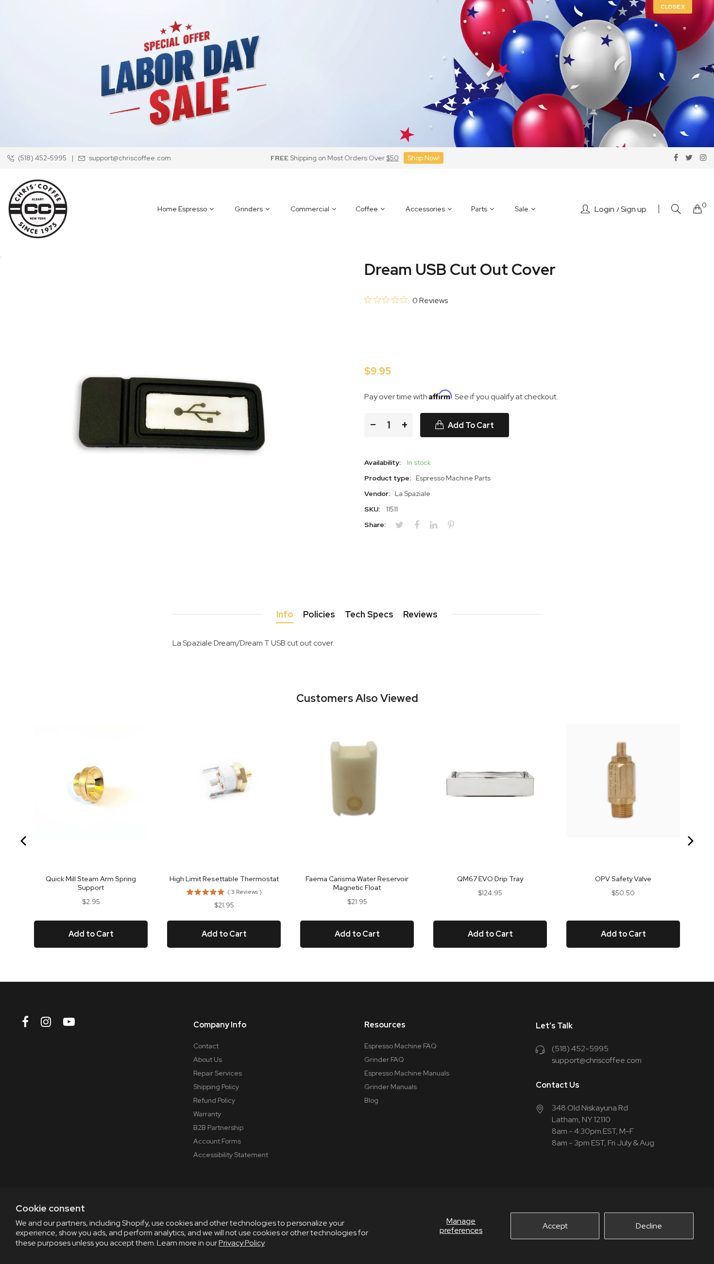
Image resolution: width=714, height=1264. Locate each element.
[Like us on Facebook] (676, 158)
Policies (319, 614)
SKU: (372, 509)
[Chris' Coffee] (37, 208)
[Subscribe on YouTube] (69, 1022)
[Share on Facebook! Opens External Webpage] (420, 525)
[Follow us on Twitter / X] (689, 158)
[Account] (585, 209)
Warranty (207, 1114)
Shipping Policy (216, 1086)
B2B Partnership (218, 1127)
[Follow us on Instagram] (703, 158)
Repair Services (217, 1073)
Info (284, 614)
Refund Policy (214, 1100)
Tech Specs (369, 614)
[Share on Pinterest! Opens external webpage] (454, 525)
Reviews (420, 614)
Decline (649, 1226)
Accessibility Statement (230, 1154)
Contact (206, 1046)
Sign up (633, 209)
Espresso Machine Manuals (406, 1073)
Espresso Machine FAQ (400, 1046)
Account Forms (217, 1141)
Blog (371, 1100)
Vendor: (377, 493)
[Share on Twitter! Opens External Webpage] (403, 525)
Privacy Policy (242, 1243)
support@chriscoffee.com (597, 1060)
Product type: (387, 478)
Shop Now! (424, 158)
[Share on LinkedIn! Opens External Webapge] (437, 525)
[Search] (676, 209)
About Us (207, 1059)
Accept (555, 1226)
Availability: (382, 462)
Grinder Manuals (390, 1086)
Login (604, 209)
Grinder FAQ (384, 1059)
